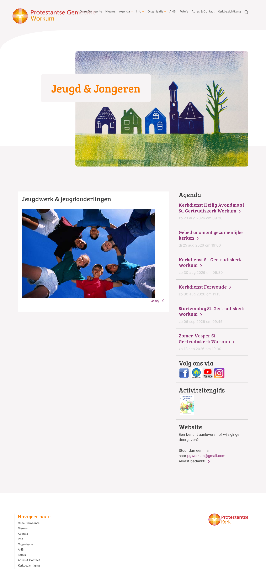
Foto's (184, 11)
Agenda (124, 11)
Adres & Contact (203, 11)
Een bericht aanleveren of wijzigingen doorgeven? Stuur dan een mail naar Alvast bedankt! (210, 443)
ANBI (172, 11)
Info (138, 11)
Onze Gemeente (91, 11)
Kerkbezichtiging (229, 11)
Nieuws (110, 11)
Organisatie (155, 11)
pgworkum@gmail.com (206, 455)
